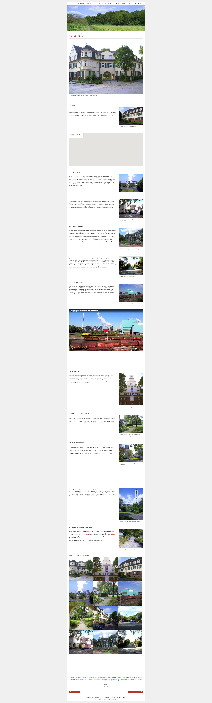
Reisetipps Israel (105, 679)
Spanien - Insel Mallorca (97, 681)
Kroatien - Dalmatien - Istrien (113, 681)
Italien (77, 679)
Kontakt (101, 697)
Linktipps (97, 697)
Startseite (76, 33)
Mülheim (101, 3)
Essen (95, 3)
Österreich (120, 677)
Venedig (139, 677)
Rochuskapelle (112, 534)
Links (93, 697)
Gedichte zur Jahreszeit (76, 677)
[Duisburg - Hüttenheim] (131, 208)
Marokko (73, 679)
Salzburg (114, 677)
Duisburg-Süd (85, 33)
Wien (124, 677)
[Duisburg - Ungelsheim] (131, 453)
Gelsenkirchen (116, 3)
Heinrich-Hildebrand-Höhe (90, 241)
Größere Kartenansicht (106, 166)
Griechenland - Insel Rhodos (92, 679)
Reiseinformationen (120, 679)
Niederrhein (81, 3)
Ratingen (131, 3)
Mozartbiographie (131, 677)
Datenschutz (112, 697)
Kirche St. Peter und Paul (85, 534)
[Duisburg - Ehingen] (131, 538)
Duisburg (124, 3)
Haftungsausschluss (121, 697)
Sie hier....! (101, 540)
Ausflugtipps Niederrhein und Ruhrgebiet (94, 677)
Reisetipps (108, 677)
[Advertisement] (102, 360)
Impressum (107, 697)
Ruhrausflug (138, 3)
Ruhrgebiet (89, 3)
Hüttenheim (107, 536)
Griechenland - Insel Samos (134, 679)
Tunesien (82, 679)
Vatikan (112, 679)
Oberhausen (108, 3)
